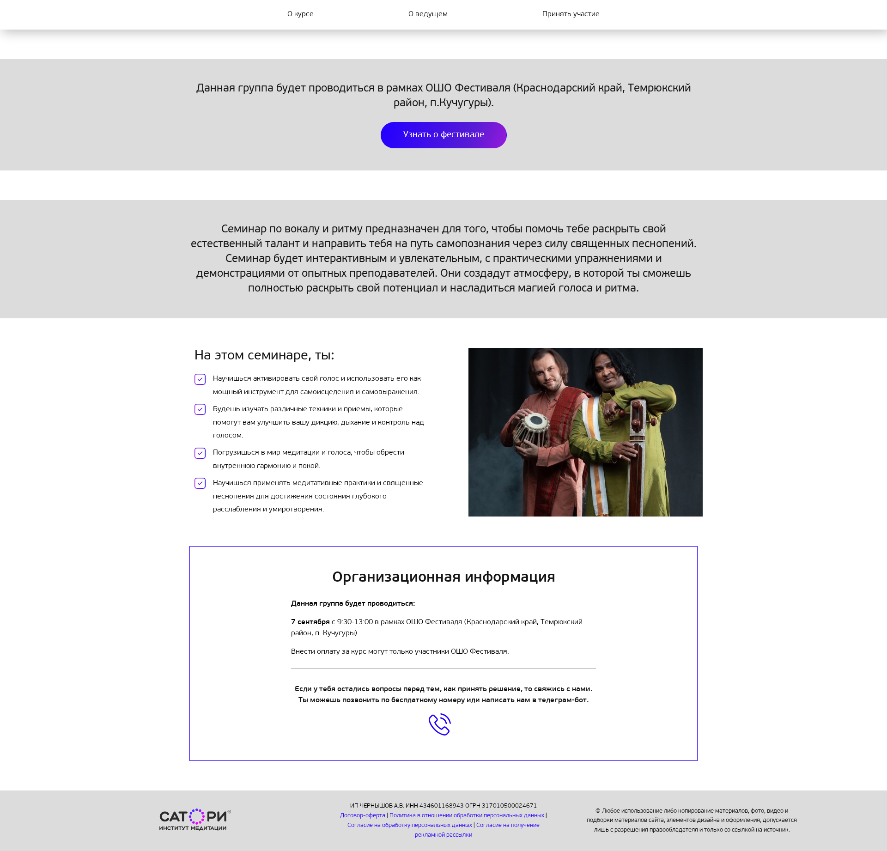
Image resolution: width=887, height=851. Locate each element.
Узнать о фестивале (443, 135)
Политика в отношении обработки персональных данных (467, 816)
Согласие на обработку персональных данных (410, 825)
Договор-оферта (363, 816)
